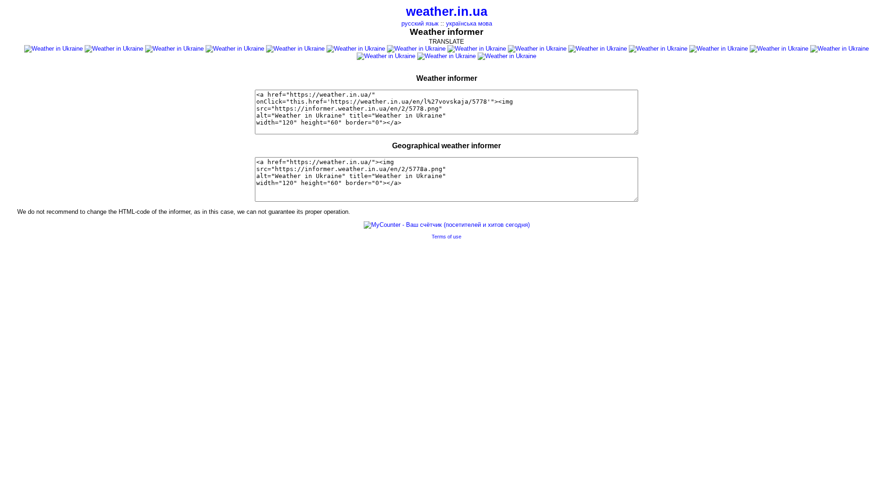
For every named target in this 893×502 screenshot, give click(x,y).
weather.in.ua (446, 12)
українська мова (469, 23)
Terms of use (446, 236)
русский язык (420, 23)
